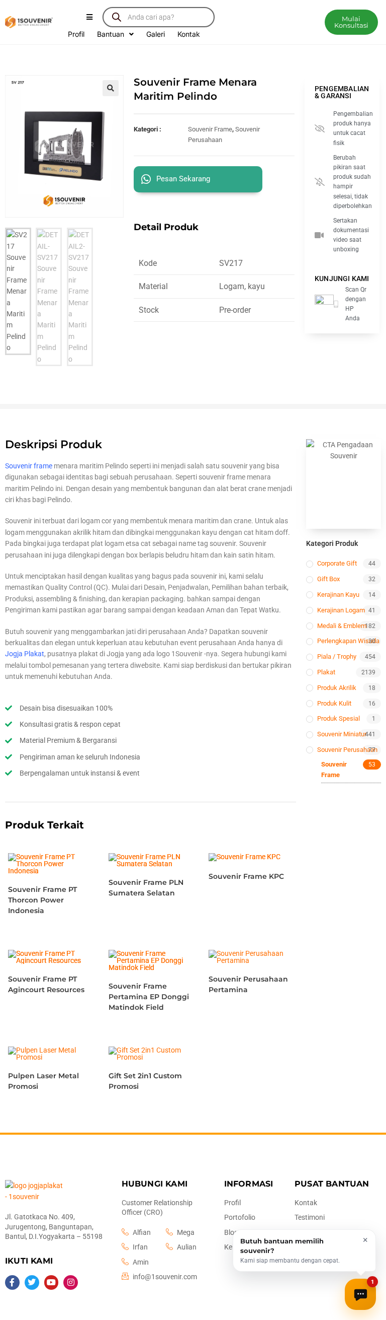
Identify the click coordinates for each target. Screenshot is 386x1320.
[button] (351, 22)
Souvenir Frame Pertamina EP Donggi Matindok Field (149, 997)
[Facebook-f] (12, 1282)
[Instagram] (70, 1282)
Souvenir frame (28, 466)
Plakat (326, 672)
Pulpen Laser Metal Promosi (43, 1081)
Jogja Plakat (24, 654)
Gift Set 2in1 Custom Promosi (145, 1081)
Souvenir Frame (210, 129)
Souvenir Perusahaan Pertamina (248, 984)
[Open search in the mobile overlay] (158, 17)
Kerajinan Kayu (338, 594)
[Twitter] (32, 1282)
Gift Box (328, 579)
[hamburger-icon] (89, 17)
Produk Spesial (338, 718)
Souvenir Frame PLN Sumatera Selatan (146, 887)
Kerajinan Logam (341, 610)
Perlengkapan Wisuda (348, 641)
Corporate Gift (337, 563)
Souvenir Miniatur (341, 734)
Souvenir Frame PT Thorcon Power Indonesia (42, 900)
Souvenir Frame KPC (246, 876)
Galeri (155, 34)
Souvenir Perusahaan (347, 749)
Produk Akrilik (336, 687)
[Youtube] (51, 1282)
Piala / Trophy (336, 656)
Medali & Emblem (341, 626)
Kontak (188, 34)
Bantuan (110, 34)
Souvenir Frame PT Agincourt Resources (46, 984)
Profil (76, 34)
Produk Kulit (334, 703)
